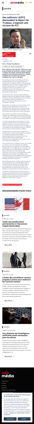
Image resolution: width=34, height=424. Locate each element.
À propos (4, 383)
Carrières (4, 385)
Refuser (24, 419)
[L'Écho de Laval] (8, 374)
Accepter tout (10, 419)
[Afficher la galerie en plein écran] (30, 30)
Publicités (4, 387)
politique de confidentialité (16, 413)
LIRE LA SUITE (8, 245)
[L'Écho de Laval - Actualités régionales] (17, 3)
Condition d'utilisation (7, 392)
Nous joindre (5, 381)
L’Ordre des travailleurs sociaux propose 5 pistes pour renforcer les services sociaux (16, 280)
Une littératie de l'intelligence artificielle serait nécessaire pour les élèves (16, 335)
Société (7, 8)
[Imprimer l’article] (30, 53)
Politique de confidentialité (9, 390)
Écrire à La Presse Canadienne (13, 66)
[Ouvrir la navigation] (3, 2)
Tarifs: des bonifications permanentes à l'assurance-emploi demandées (15, 224)
